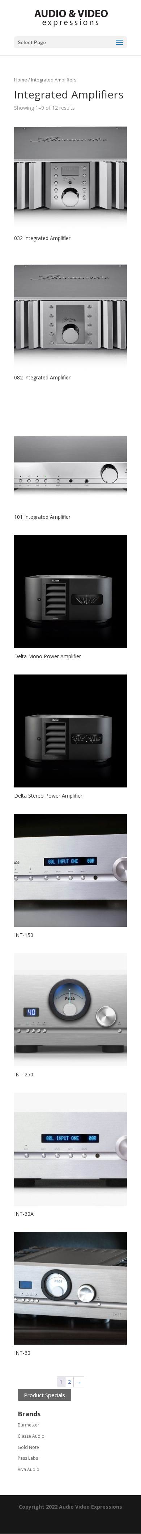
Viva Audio (28, 1469)
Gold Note (28, 1447)
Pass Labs (28, 1458)
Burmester (28, 1425)
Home (20, 79)
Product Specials (44, 1394)
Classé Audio (31, 1436)
